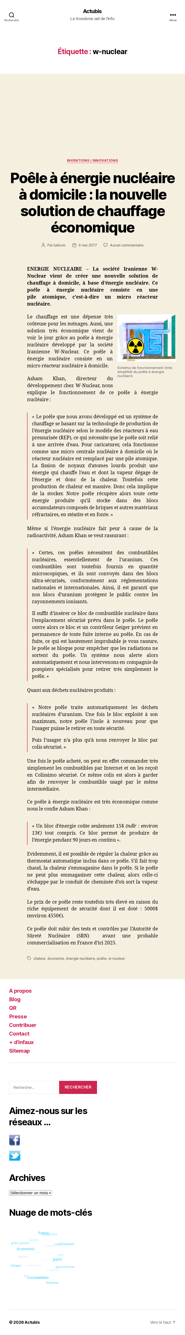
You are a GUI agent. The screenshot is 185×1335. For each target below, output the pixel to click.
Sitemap (19, 1050)
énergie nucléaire (80, 958)
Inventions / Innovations (92, 161)
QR (12, 1008)
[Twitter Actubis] (53, 1155)
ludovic (60, 245)
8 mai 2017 (88, 245)
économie (55, 958)
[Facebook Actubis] (53, 1140)
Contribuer (22, 1025)
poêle (101, 958)
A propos (20, 990)
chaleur (39, 958)
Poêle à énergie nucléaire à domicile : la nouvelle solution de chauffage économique (92, 202)
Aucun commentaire (126, 245)
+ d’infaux (21, 1042)
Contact (19, 1033)
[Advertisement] (92, 107)
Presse (18, 1016)
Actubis (92, 11)
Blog (14, 999)
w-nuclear (116, 958)
